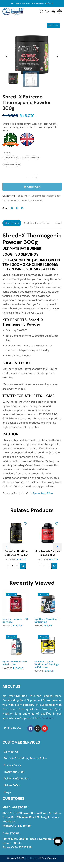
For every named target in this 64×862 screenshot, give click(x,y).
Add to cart (33, 186)
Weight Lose (54, 195)
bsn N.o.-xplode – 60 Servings (15, 620)
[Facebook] (30, 728)
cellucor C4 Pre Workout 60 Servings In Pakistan (46, 664)
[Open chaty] (58, 841)
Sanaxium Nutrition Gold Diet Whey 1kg (16, 553)
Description (12, 223)
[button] (6, 56)
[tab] (11, 223)
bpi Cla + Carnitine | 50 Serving (46, 620)
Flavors (6, 152)
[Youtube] (44, 728)
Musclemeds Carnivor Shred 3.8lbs (48, 553)
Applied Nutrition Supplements (24, 200)
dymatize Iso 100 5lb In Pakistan (14, 663)
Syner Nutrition (43, 493)
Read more (48, 718)
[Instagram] (37, 728)
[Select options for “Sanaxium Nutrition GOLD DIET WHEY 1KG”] (23, 566)
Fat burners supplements (31, 195)
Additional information (37, 223)
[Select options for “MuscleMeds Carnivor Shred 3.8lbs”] (54, 566)
